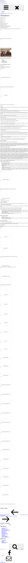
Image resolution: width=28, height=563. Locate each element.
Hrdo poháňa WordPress (3, 562)
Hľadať (1, 524)
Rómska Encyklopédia (3, 2)
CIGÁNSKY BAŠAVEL (5, 533)
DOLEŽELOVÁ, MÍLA (5, 529)
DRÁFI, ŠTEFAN (4, 532)
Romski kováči (3, 534)
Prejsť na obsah (2, 0)
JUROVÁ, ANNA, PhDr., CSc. (5, 530)
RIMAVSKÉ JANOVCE (5, 542)
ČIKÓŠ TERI (3, 528)
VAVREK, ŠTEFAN (4, 531)
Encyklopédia (3, 11)
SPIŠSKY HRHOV (4, 540)
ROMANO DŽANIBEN (5, 536)
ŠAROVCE (3, 541)
